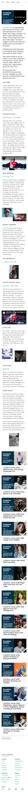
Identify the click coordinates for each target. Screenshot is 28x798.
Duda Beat (6, 286)
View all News (6, 738)
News (18, 2)
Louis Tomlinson (8, 228)
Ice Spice (5, 262)
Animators (17, 763)
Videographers (19, 761)
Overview (17, 775)
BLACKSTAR (7, 27)
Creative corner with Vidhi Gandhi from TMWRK (13, 539)
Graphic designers (6, 777)
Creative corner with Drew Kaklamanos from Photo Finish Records (13, 516)
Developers (18, 769)
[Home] (3, 2)
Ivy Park (13, 262)
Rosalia (5, 85)
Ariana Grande (7, 117)
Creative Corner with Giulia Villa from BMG (14, 561)
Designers (17, 765)
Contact (17, 783)
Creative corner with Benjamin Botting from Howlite (12, 681)
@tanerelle (6, 369)
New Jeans (6, 331)
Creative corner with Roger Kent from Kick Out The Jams (14, 584)
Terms (16, 779)
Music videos (5, 779)
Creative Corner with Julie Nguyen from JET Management (13, 608)
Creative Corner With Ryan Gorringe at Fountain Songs (14, 731)
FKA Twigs (6, 176)
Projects (13, 2)
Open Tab (4, 769)
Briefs (7, 2)
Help (16, 777)
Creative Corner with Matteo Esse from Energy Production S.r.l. (13, 469)
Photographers (18, 767)
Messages (4, 767)
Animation (4, 781)
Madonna (15, 394)
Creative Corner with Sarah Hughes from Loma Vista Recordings (13, 632)
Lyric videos (5, 775)
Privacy (17, 781)
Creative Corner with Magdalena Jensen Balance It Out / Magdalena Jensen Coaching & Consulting (14, 706)
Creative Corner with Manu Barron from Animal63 (14, 493)
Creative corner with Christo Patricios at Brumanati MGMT (11, 657)
